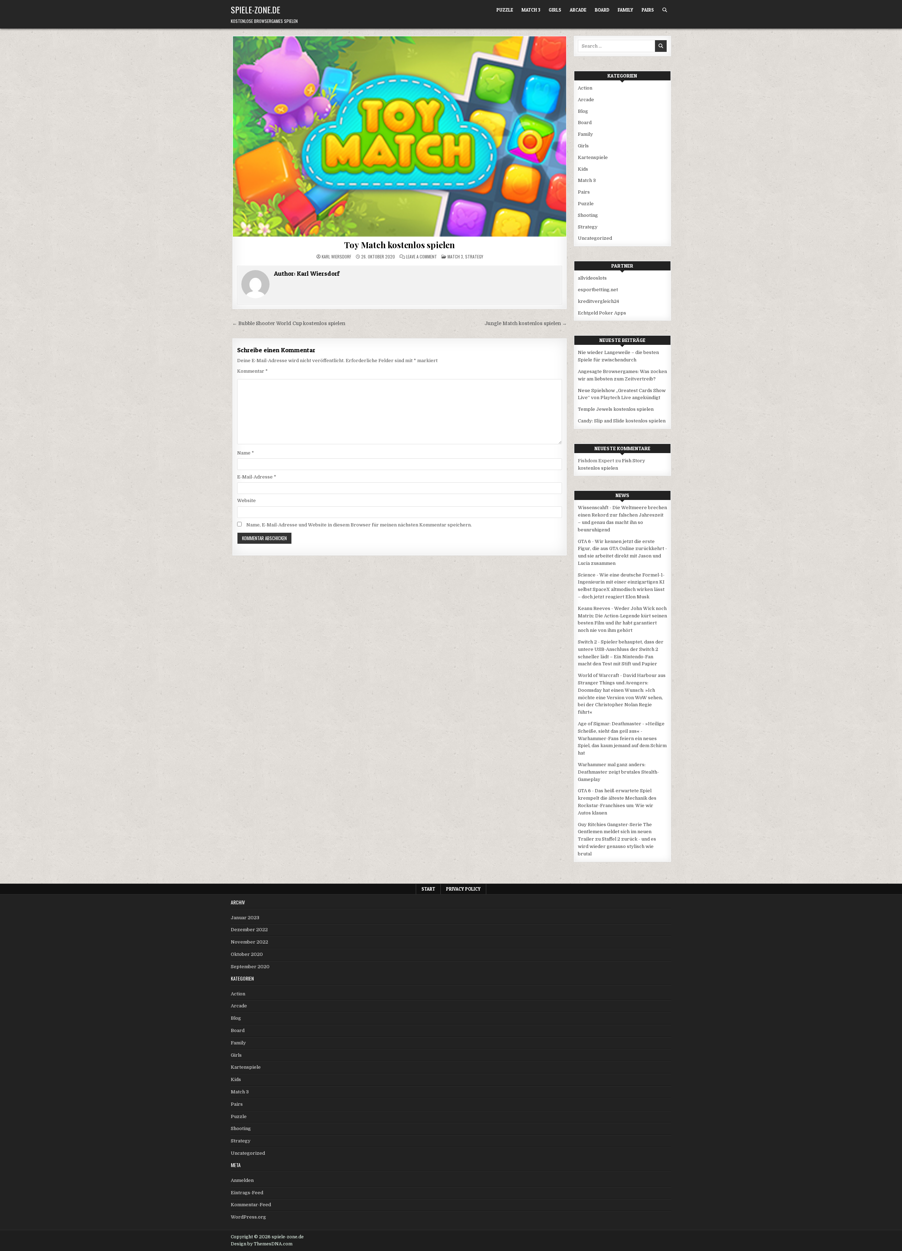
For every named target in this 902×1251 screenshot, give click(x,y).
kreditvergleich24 (598, 301)
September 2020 (250, 966)
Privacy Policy (463, 889)
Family (625, 10)
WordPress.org (248, 1217)
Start (428, 889)
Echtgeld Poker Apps (602, 313)
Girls (555, 10)
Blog (583, 111)
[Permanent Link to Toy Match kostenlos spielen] (399, 136)
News (622, 495)
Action (585, 88)
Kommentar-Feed (251, 1204)
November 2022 (249, 942)
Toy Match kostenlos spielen (399, 244)
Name (245, 453)
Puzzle (504, 10)
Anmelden (242, 1180)
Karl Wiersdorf (336, 257)
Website (246, 500)
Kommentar (252, 371)
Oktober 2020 (247, 954)
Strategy (474, 257)
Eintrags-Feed (247, 1192)
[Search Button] (664, 10)
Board (602, 10)
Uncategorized (595, 238)
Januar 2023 (245, 917)
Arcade (578, 10)
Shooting (588, 215)
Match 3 (530, 10)
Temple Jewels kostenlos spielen (616, 409)
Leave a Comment (421, 257)
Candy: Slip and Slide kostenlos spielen (622, 420)
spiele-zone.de (255, 9)
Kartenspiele (593, 157)
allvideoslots (592, 278)
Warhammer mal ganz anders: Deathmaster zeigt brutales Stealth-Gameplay (618, 772)
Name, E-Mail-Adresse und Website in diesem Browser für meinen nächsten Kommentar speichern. (359, 524)
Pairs (648, 10)
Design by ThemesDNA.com (261, 1243)
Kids (583, 169)
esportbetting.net (598, 289)
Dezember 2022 (249, 929)
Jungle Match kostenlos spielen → (525, 323)
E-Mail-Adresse (256, 477)
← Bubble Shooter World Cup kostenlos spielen (288, 323)
